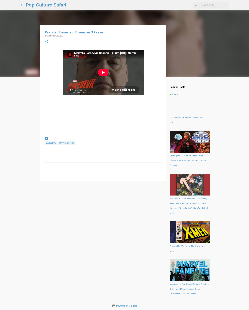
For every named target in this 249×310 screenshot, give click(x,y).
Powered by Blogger (126, 306)
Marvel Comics (66, 143)
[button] (46, 42)
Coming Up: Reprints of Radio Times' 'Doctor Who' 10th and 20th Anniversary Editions (188, 160)
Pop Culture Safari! (47, 4)
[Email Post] (46, 140)
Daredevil (51, 143)
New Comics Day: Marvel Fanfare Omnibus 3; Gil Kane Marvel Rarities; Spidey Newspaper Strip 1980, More (189, 289)
